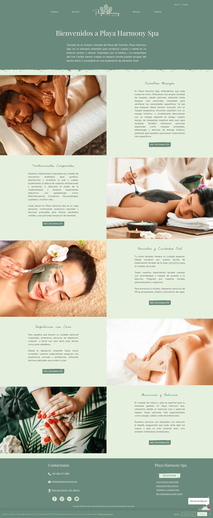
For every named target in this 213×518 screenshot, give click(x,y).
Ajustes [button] (176, 514)
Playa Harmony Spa (171, 465)
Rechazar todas (188, 514)
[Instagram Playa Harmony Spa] (62, 499)
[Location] (49, 491)
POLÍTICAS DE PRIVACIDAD (167, 482)
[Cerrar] (210, 514)
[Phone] (49, 474)
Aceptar (202, 514)
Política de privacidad (105, 514)
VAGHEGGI (174, 263)
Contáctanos (58, 465)
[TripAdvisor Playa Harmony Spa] (69, 499)
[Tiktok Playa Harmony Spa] (77, 499)
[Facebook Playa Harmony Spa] (54, 499)
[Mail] (49, 481)
